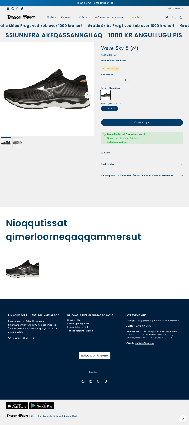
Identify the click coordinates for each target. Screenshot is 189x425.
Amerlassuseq (108, 74)
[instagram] (12, 8)
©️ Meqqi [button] (66, 17)
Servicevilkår (74, 320)
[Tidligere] (3, 3)
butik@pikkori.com (144, 343)
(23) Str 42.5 (109, 108)
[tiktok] (22, 8)
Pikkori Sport (42, 416)
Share (107, 152)
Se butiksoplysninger (117, 142)
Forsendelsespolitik (77, 327)
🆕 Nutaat (51, 17)
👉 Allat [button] (135, 17)
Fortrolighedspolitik (78, 323)
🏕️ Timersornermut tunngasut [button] (109, 17)
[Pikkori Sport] (20, 17)
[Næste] (186, 3)
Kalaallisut (176, 8)
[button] (174, 17)
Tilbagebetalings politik (80, 330)
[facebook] (8, 8)
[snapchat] (17, 8)
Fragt (103, 60)
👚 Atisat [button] (82, 17)
